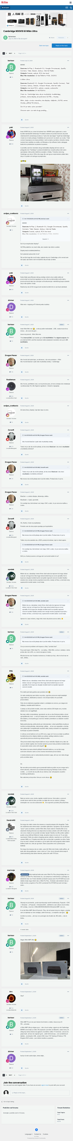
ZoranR (11, 430)
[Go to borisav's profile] (5, 38)
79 (12, 77)
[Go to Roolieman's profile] (11, 386)
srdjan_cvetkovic (11, 213)
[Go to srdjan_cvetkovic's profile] (11, 220)
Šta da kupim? (22, 38)
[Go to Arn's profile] (11, 998)
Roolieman (10, 380)
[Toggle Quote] (23, 218)
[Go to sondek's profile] (11, 576)
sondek (11, 569)
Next (10, 53)
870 (12, 837)
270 (12, 446)
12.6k (12, 586)
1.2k (12, 372)
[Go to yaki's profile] (11, 134)
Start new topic (44, 45)
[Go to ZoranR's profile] (11, 436)
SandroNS (11, 820)
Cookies (45, 1134)
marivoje (11, 870)
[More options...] (68, 61)
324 (12, 396)
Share (52, 37)
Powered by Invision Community (36, 1138)
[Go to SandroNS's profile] (11, 827)
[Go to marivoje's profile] (11, 877)
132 (12, 317)
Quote (27, 119)
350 (12, 144)
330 (12, 886)
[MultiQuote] (21, 119)
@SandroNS (24, 874)
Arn (10, 992)
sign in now (44, 1085)
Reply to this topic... (19, 1092)
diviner (11, 300)
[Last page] (14, 53)
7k (12, 230)
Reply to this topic (62, 45)
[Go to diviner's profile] (11, 307)
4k (12, 687)
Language (28, 1134)
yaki (11, 127)
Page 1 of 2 (22, 53)
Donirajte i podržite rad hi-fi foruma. (14, 1113)
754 (12, 1008)
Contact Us (37, 1134)
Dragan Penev (11, 355)
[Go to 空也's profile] (11, 677)
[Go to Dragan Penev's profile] (11, 362)
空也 (11, 671)
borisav (13, 36)
